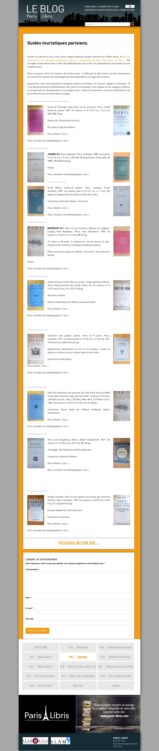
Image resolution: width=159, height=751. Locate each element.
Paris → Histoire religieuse (40, 666)
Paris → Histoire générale (40, 656)
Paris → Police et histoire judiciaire (116, 676)
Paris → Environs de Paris (41, 685)
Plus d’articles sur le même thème (79, 543)
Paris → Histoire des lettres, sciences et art (78, 666)
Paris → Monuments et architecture (115, 656)
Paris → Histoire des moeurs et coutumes (116, 666)
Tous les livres (40, 647)
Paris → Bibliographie (78, 647)
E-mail (29, 608)
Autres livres (78, 685)
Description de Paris (113, 60)
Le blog (45, 12)
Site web (29, 618)
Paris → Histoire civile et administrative (78, 676)
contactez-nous (105, 729)
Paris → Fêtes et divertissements (40, 676)
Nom (28, 597)
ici (67, 133)
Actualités (116, 685)
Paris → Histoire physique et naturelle (116, 647)
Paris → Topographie (78, 656)
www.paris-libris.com (114, 716)
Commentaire (33, 569)
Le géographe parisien (88, 60)
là (68, 140)
